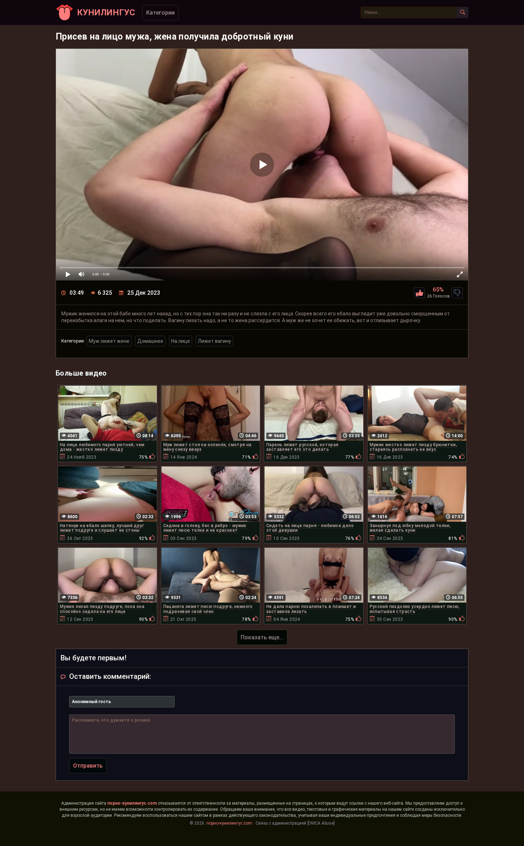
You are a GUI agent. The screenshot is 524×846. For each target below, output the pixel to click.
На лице (180, 341)
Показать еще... (262, 637)
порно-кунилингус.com (132, 803)
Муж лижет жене (109, 341)
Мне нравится (419, 292)
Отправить (88, 765)
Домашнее (150, 341)
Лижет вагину (214, 341)
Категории (160, 12)
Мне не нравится (457, 292)
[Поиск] (462, 12)
